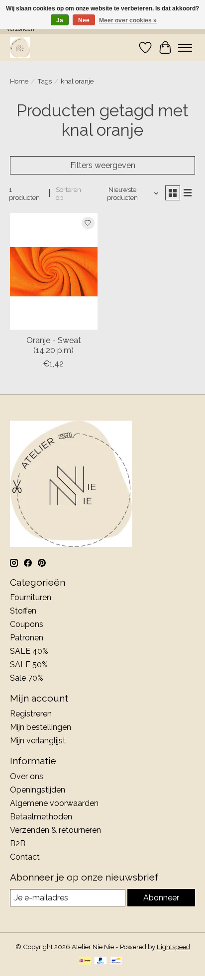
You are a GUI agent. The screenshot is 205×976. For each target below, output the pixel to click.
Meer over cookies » (128, 20)
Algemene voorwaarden (54, 803)
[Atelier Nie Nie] (20, 47)
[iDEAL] (85, 961)
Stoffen (23, 611)
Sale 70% (26, 678)
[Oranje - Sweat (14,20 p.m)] (54, 271)
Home (19, 81)
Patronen (26, 637)
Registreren (31, 713)
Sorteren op (68, 193)
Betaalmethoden (41, 816)
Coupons (26, 624)
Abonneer (161, 897)
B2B (17, 843)
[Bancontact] (116, 961)
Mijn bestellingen (40, 727)
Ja (59, 20)
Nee (84, 20)
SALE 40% (29, 651)
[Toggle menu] (185, 48)
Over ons (26, 776)
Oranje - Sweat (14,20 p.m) (53, 345)
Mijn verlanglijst (38, 740)
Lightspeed (173, 947)
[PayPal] (100, 961)
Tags (44, 81)
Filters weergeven (102, 165)
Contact (25, 857)
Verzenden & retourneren (55, 830)
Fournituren (30, 597)
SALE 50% (29, 664)
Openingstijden (37, 790)
